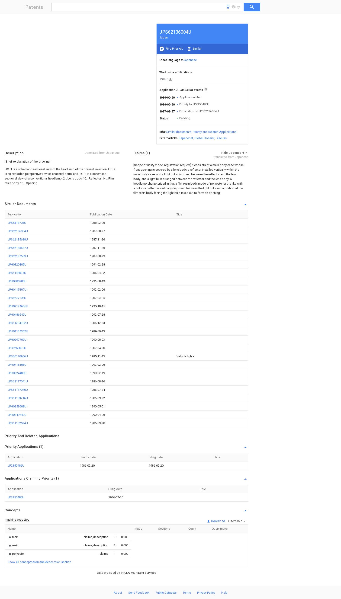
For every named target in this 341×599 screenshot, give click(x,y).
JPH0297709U (17, 339)
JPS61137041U (18, 381)
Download (217, 521)
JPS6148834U (17, 273)
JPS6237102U (17, 298)
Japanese (190, 60)
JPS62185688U (18, 239)
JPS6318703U (17, 222)
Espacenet (186, 138)
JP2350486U (16, 465)
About (118, 592)
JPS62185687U (18, 248)
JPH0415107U (17, 289)
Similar (197, 48)
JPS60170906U (18, 356)
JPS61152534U (18, 423)
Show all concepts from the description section (39, 562)
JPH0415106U (17, 364)
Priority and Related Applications (214, 132)
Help (224, 592)
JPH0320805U (17, 264)
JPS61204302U (18, 323)
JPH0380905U (17, 281)
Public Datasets (166, 592)
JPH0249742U (17, 414)
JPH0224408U (17, 373)
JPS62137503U (18, 256)
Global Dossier (204, 138)
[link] (13, 537)
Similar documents (178, 132)
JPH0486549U (17, 314)
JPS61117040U (18, 389)
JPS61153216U (18, 398)
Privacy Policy (206, 592)
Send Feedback (138, 592)
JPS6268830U (17, 348)
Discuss (221, 138)
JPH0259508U (17, 406)
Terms (187, 592)
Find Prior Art (174, 48)
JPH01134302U (18, 331)
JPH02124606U (18, 306)
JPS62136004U (18, 231)
